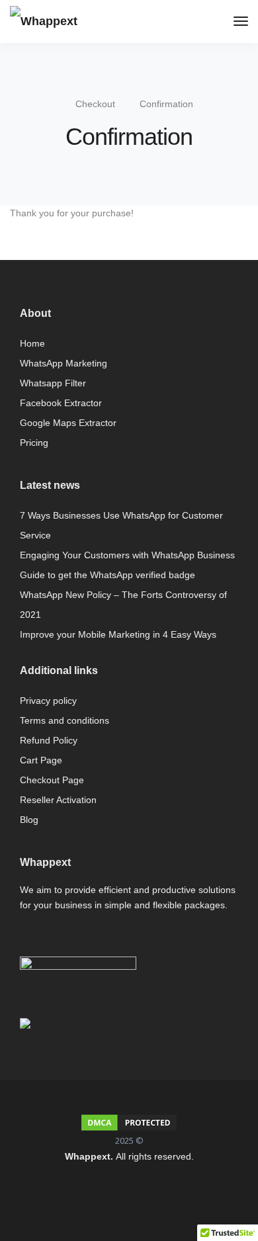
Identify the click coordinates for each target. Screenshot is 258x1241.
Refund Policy (48, 740)
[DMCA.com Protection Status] (129, 1123)
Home (32, 343)
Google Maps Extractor (68, 422)
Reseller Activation (58, 799)
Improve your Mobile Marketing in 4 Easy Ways (118, 634)
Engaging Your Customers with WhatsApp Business (127, 555)
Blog (29, 819)
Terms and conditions (64, 720)
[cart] (216, 23)
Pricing (34, 442)
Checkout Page (52, 780)
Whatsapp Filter (53, 383)
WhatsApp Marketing (63, 363)
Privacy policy (48, 700)
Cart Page (41, 760)
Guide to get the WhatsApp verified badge (107, 575)
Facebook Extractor (61, 403)
